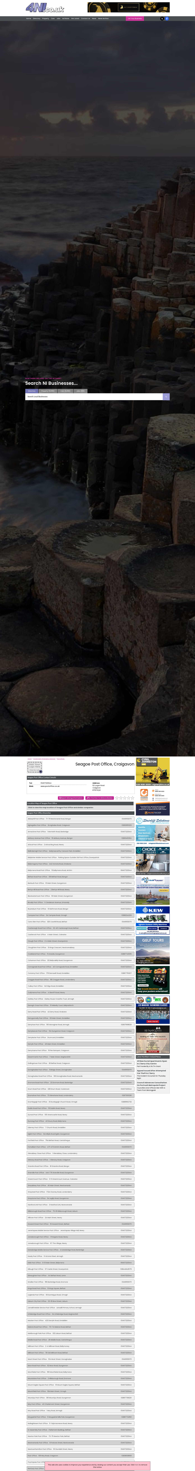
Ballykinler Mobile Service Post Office (42, 857)
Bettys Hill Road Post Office (38, 889)
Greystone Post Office (36, 1198)
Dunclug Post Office (36, 1121)
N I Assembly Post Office (37, 1430)
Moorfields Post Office (36, 1372)
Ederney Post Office (36, 1127)
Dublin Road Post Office (37, 1108)
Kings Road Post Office (37, 1288)
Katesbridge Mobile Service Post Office (43, 1250)
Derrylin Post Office (35, 1044)
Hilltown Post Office (35, 1217)
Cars (53, 18)
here (136, 1465)
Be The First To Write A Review (100, 798)
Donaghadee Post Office (38, 1070)
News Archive (103, 18)
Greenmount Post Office (38, 1179)
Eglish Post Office (35, 1134)
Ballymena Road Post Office (39, 870)
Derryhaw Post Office (36, 1025)
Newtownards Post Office (38, 1443)
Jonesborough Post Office (38, 1237)
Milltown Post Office (36, 1346)
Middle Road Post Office (37, 1340)
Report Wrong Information (71, 798)
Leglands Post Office (36, 1295)
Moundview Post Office (37, 1378)
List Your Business (135, 18)
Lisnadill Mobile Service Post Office (41, 1308)
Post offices (60, 759)
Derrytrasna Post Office (37, 1050)
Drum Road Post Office (37, 1089)
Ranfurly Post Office (36, 1468)
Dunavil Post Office (35, 1115)
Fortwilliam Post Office (37, 1147)
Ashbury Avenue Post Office (39, 838)
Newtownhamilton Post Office (40, 1449)
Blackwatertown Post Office (39, 896)
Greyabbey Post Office (37, 1185)
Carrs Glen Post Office (36, 922)
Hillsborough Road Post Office (39, 1211)
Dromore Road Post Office (38, 1082)
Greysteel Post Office (36, 1192)
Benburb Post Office (36, 883)
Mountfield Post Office (37, 1391)
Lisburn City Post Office (37, 1301)
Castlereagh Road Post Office (39, 928)
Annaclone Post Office (37, 832)
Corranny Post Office (36, 973)
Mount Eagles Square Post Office (41, 1385)
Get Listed (75, 18)
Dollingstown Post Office (37, 1063)
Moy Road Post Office (36, 1410)
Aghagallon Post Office (37, 825)
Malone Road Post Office (37, 1327)
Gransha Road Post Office (38, 1166)
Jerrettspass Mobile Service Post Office (43, 1230)
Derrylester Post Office (37, 1037)
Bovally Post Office (35, 902)
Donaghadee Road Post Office (40, 1076)
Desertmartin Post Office (38, 1057)
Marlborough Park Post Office (39, 1333)
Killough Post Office (35, 1269)
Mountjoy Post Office (36, 1398)
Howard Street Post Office (38, 1224)
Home (28, 18)
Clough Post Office (35, 941)
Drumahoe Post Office (37, 1095)
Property (45, 18)
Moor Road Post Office (37, 1365)
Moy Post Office (34, 1404)
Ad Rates (65, 18)
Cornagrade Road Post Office (39, 967)
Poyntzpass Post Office (37, 1462)
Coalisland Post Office (36, 954)
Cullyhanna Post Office (37, 992)
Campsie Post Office (36, 915)
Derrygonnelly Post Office (38, 1018)
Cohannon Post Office (37, 960)
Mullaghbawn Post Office (38, 1423)
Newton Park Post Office (37, 1436)
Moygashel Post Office (37, 1417)
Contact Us (85, 18)
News (94, 18)
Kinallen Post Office (35, 1282)
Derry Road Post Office (37, 1012)
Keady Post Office (35, 1256)
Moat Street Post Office (37, 1359)
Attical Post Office (35, 844)
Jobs (58, 18)
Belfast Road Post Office (37, 877)
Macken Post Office (35, 1320)
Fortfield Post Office (36, 1140)
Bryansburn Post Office (37, 909)
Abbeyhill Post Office (36, 819)
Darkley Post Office (35, 999)
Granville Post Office (36, 1173)
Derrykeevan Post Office (37, 1031)
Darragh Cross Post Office (38, 1005)
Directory (36, 18)
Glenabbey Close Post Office (39, 1153)
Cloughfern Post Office (37, 947)
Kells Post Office (34, 1263)
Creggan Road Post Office (38, 980)
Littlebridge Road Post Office (39, 1314)
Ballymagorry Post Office (38, 864)
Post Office (32, 1456)
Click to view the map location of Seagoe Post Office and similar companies (60, 807)
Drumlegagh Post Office (37, 1102)
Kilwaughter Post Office (37, 1275)
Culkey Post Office (35, 986)
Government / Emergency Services (44, 759)
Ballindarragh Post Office (37, 851)
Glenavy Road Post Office (38, 1160)
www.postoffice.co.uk (50, 786)
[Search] (166, 396)
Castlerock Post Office (37, 934)
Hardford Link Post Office (37, 1205)
